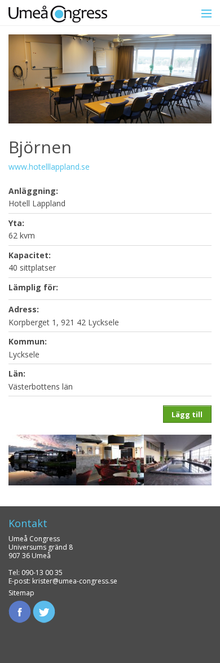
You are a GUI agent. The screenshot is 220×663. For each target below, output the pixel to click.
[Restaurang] (110, 458)
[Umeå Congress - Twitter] (44, 611)
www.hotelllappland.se (49, 166)
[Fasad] (42, 458)
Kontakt (27, 523)
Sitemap (21, 593)
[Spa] (178, 458)
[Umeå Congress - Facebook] (19, 611)
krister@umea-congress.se (74, 581)
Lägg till (187, 414)
